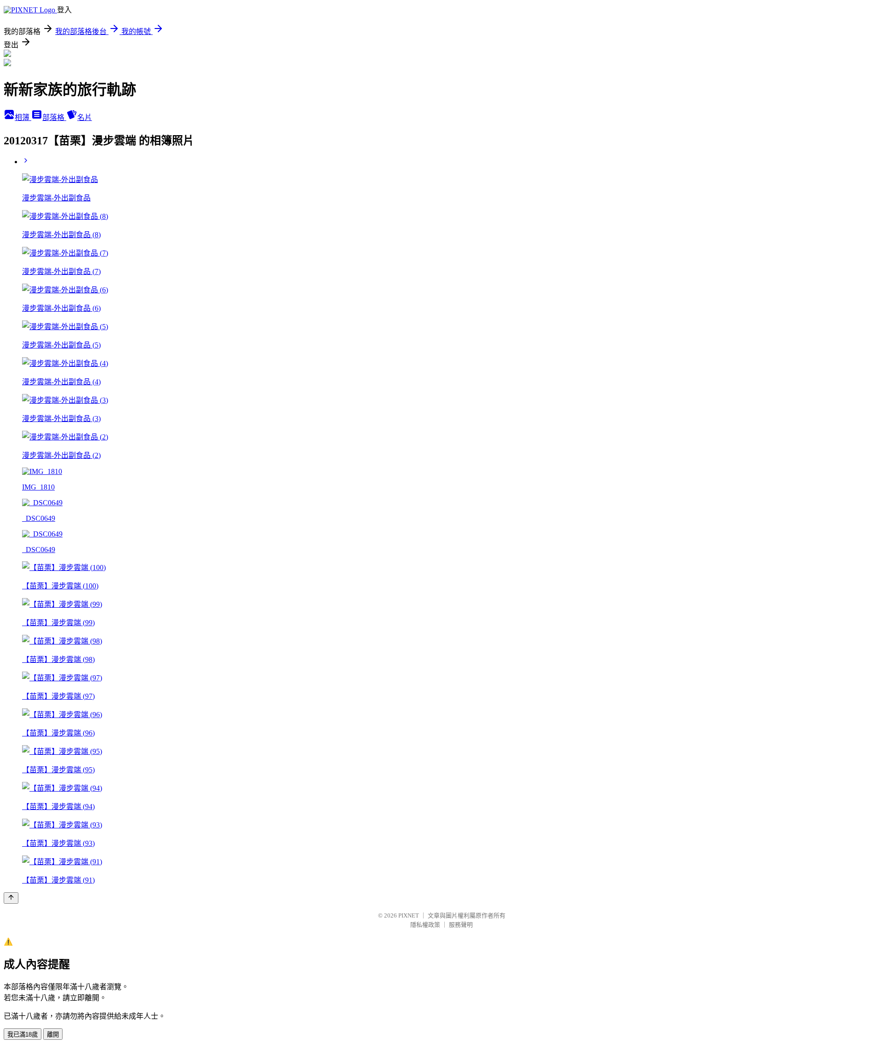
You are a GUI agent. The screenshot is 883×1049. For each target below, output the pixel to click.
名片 (84, 117)
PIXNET (408, 915)
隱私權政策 (425, 924)
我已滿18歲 (22, 1034)
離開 (53, 1034)
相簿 (23, 117)
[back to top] (11, 898)
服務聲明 (461, 924)
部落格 (54, 117)
